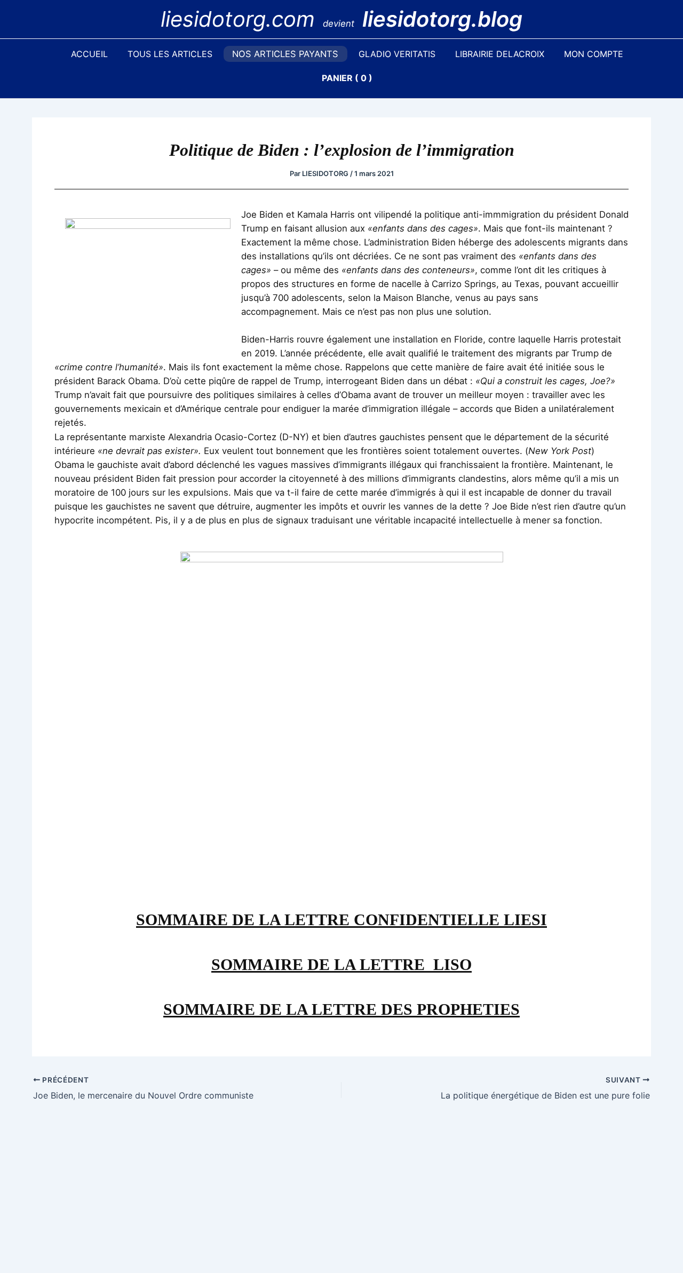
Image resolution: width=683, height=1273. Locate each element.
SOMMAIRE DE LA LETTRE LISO (341, 964)
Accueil (89, 54)
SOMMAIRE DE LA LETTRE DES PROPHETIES (341, 1009)
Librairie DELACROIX (499, 54)
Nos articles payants (285, 54)
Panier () (347, 78)
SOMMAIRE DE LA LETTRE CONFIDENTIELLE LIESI (341, 919)
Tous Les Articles (170, 54)
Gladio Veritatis (397, 54)
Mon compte (593, 54)
